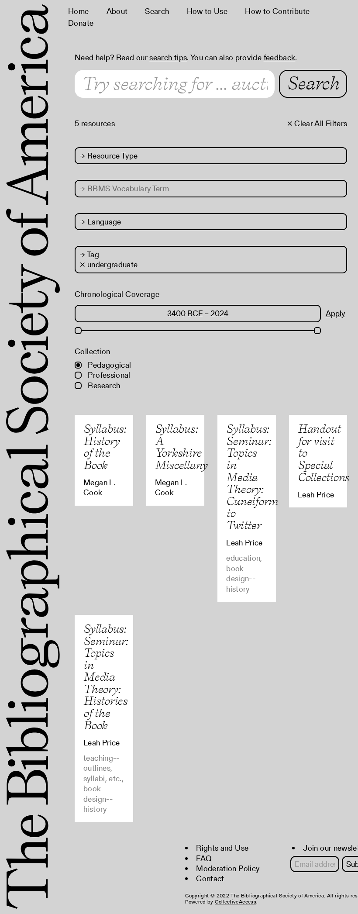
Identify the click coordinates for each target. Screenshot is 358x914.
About (117, 11)
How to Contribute (277, 11)
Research (103, 385)
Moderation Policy (227, 868)
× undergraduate (109, 264)
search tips (168, 57)
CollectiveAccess (235, 901)
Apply (335, 313)
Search (157, 11)
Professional (108, 374)
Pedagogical (108, 364)
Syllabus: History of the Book (104, 447)
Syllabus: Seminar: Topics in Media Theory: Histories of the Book (105, 677)
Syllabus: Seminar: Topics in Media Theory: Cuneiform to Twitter (252, 477)
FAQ (204, 858)
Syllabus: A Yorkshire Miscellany (181, 447)
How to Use (207, 11)
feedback (280, 57)
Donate (80, 22)
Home (78, 11)
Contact (210, 878)
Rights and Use (222, 847)
